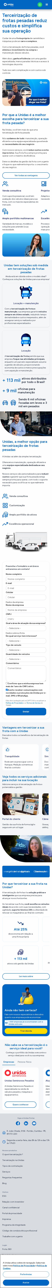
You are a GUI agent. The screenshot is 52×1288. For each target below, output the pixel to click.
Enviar (26, 711)
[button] (47, 5)
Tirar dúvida (26, 1031)
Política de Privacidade (14, 703)
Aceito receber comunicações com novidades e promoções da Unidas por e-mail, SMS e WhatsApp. (26, 693)
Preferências (26, 1274)
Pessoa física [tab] (24, 1061)
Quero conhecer (20, 1104)
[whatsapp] (40, 5)
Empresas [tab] (8, 1061)
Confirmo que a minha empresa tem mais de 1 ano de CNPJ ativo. (24, 685)
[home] (8, 5)
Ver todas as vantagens (26, 175)
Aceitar (26, 1282)
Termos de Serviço (33, 703)
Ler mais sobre (26, 976)
